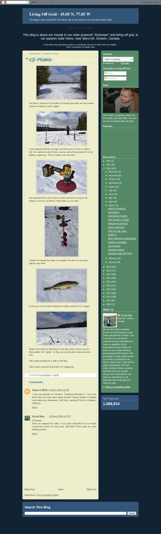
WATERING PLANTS (118, 216)
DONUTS (112, 235)
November (114, 175)
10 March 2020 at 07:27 (60, 416)
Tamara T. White (40, 390)
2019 (108, 267)
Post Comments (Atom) (48, 495)
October (113, 179)
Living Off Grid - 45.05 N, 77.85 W (59, 14)
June (111, 194)
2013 (108, 289)
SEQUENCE (113, 212)
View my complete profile (117, 387)
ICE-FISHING (114, 246)
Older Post (91, 489)
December (114, 172)
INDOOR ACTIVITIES (118, 224)
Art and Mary (38, 416)
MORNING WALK (116, 250)
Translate (125, 63)
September (114, 183)
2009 (108, 304)
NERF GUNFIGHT (116, 227)
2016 (108, 278)
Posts (110, 73)
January (113, 262)
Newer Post (29, 489)
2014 (108, 286)
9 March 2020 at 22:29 (59, 390)
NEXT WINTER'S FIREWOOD (122, 239)
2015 (108, 282)
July (111, 190)
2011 (108, 297)
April (111, 202)
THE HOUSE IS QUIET (119, 220)
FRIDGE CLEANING (117, 242)
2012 (108, 293)
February (113, 258)
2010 (108, 301)
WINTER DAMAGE (117, 209)
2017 (108, 274)
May (111, 198)
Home (61, 489)
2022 (108, 161)
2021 (108, 165)
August (112, 187)
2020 (108, 168)
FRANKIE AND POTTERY (120, 254)
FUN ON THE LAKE (117, 231)
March (112, 205)
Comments (112, 78)
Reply (34, 407)
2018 (108, 271)
